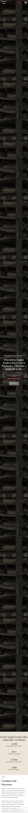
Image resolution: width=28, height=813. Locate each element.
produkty (14, 383)
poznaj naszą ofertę (14, 378)
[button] (25, 2)
